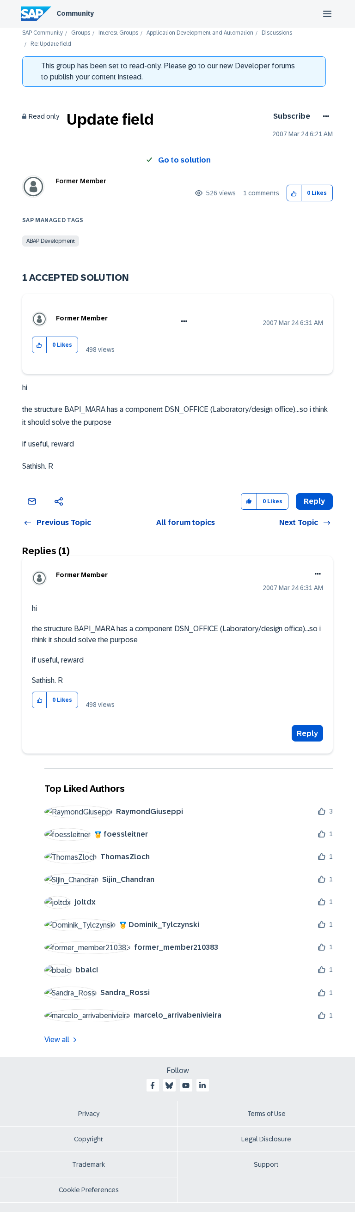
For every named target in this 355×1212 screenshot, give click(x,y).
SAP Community (42, 33)
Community (75, 13)
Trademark (88, 1164)
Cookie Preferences (89, 1190)
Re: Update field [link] (51, 44)
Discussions (277, 33)
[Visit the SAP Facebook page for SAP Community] (152, 1085)
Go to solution (184, 160)
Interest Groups (118, 33)
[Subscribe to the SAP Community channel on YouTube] (186, 1085)
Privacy (88, 1113)
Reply (307, 733)
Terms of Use (266, 1113)
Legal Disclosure (266, 1139)
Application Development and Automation (200, 33)
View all (56, 1039)
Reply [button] (314, 501)
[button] (294, 193)
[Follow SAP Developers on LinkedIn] (202, 1085)
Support (266, 1164)
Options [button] (324, 116)
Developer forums (265, 66)
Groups (80, 33)
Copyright (88, 1139)
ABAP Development (50, 241)
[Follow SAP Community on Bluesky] (169, 1085)
